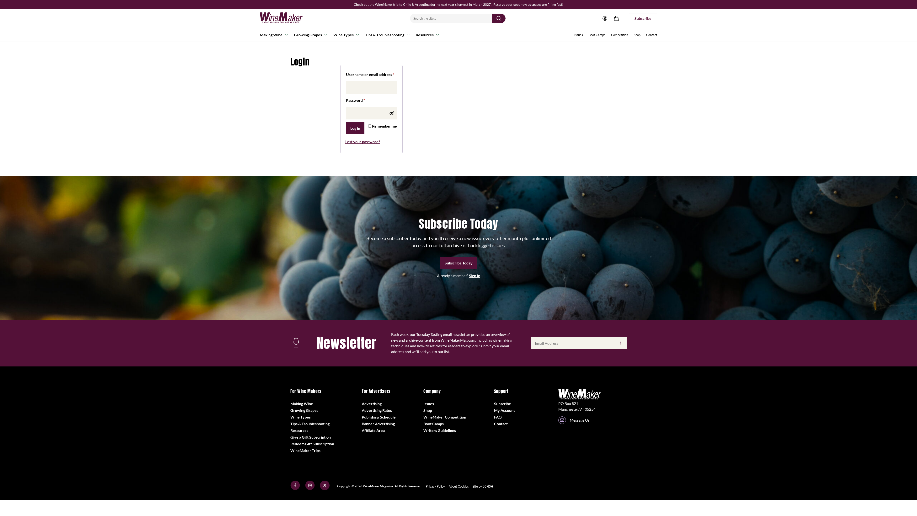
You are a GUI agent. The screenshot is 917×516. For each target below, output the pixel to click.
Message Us (580, 420)
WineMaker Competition (444, 417)
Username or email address (371, 74)
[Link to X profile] (325, 488)
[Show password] (392, 113)
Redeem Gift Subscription (312, 443)
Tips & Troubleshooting (384, 34)
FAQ (498, 417)
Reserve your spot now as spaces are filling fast (527, 4)
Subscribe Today (459, 263)
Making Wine (271, 34)
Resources (425, 34)
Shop (637, 35)
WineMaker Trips (305, 450)
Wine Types (343, 34)
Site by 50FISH (483, 486)
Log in (355, 128)
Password (363, 100)
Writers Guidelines (439, 430)
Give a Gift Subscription (310, 437)
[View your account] (605, 18)
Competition (619, 35)
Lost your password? (362, 141)
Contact (651, 35)
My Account (504, 410)
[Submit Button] (499, 18)
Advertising (372, 403)
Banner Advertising (378, 423)
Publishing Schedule (379, 417)
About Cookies (459, 486)
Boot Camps (597, 35)
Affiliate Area (373, 430)
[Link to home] (287, 18)
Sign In (474, 275)
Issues (578, 35)
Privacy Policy (435, 486)
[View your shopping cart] (616, 18)
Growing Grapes (308, 34)
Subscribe (642, 18)
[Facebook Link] (295, 488)
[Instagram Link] (310, 488)
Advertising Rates (377, 410)
